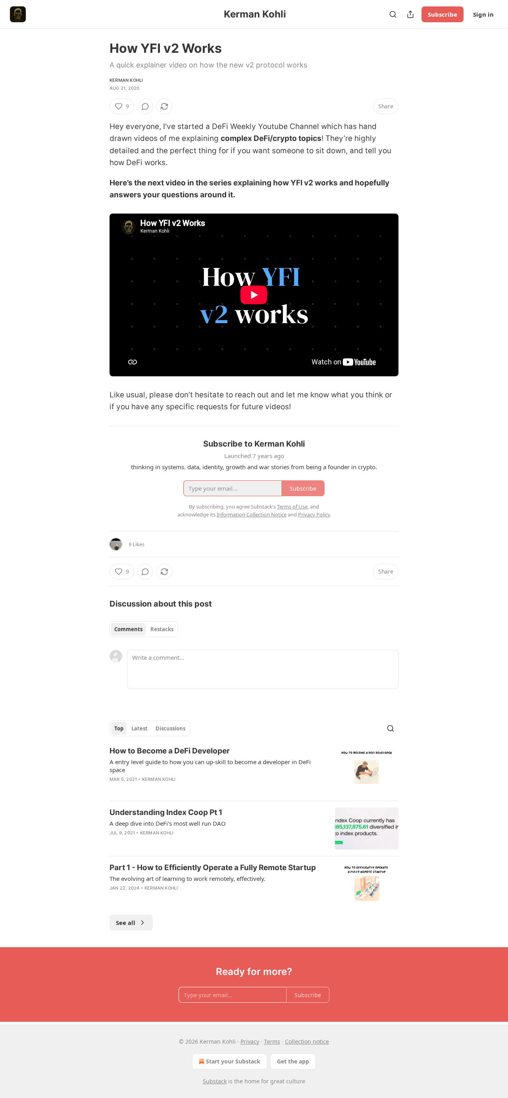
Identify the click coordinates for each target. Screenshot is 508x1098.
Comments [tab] (128, 629)
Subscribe (442, 14)
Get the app (293, 1061)
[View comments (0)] (145, 106)
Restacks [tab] (161, 629)
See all (125, 923)
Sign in (483, 14)
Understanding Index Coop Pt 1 (166, 812)
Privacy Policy (314, 514)
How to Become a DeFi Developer (170, 750)
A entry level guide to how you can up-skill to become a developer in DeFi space (210, 766)
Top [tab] (118, 728)
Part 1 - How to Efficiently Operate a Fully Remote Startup (213, 867)
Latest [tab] (139, 728)
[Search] (393, 14)
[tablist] (144, 629)
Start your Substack (233, 1061)
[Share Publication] (410, 14)
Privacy (250, 1041)
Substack (215, 1081)
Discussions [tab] (170, 728)
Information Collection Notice (252, 514)
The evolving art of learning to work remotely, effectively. (188, 878)
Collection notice (307, 1041)
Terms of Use (292, 506)
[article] (254, 770)
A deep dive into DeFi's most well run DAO (168, 823)
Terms (272, 1041)
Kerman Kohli (126, 80)
